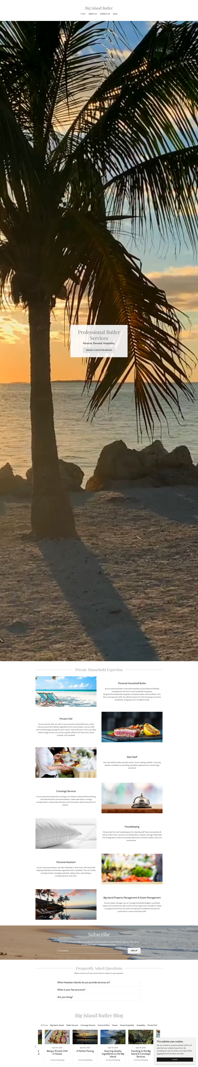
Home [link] (83, 14)
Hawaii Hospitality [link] (127, 1025)
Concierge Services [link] (88, 1025)
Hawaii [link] (114, 1025)
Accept (175, 1060)
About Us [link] (93, 14)
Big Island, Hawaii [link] (57, 1025)
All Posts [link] (44, 1025)
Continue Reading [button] (57, 1060)
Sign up (134, 951)
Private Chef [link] (152, 1025)
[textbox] (91, 951)
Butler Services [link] (72, 1025)
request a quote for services (99, 350)
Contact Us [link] (105, 14)
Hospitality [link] (141, 1025)
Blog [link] (115, 14)
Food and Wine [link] (104, 1025)
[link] (99, 9)
